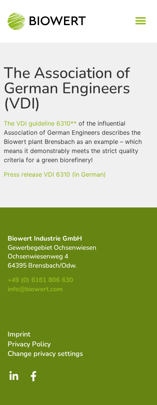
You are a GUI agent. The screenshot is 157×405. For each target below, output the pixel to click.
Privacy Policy (29, 344)
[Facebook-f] (33, 376)
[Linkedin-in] (14, 376)
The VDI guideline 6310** (40, 123)
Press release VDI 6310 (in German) (55, 174)
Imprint (19, 334)
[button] (140, 20)
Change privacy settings (45, 353)
